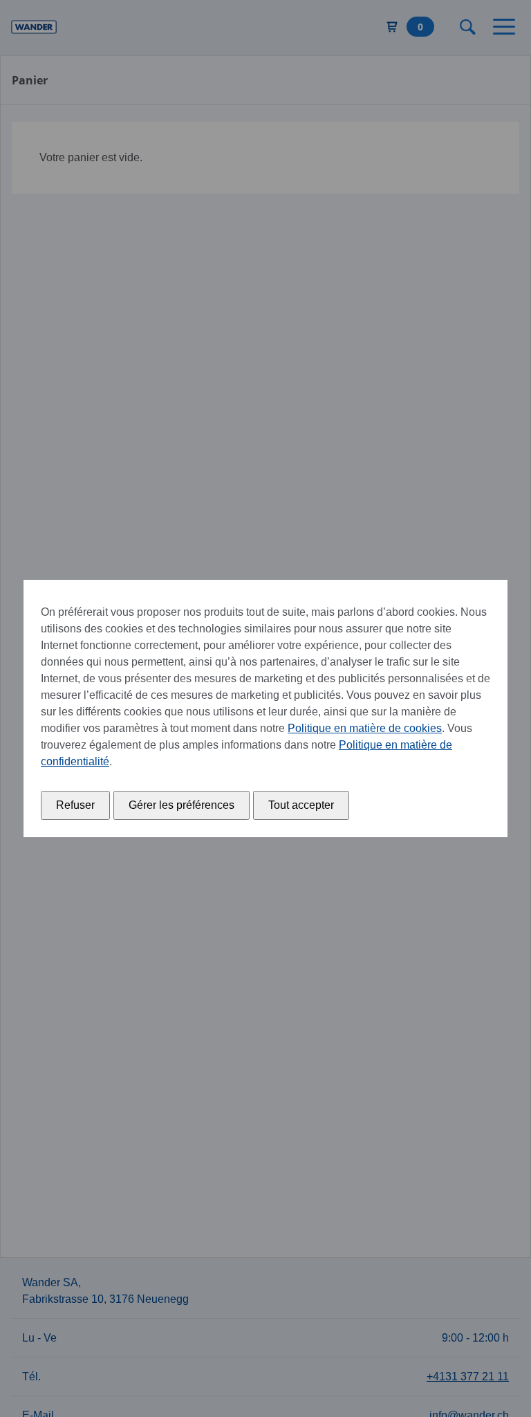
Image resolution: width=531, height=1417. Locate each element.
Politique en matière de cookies (365, 728)
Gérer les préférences (181, 805)
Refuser (75, 805)
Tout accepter (301, 805)
